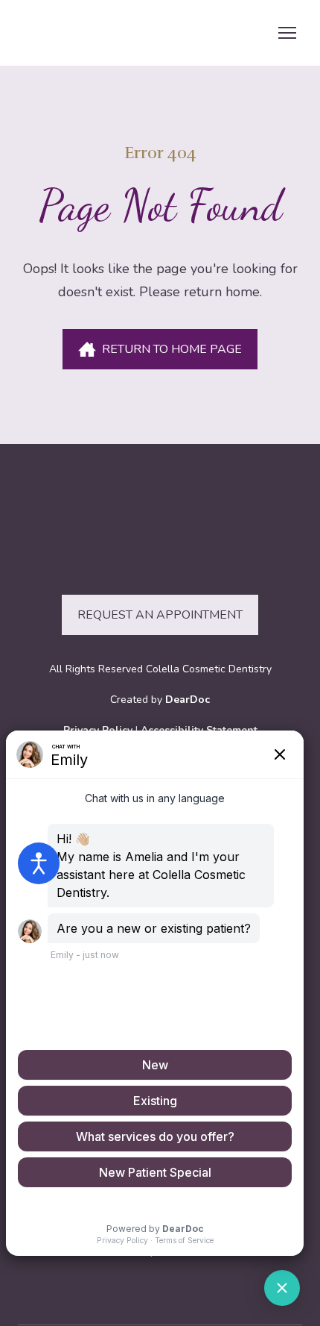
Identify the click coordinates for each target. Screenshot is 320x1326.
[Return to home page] (108, 32)
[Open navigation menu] (287, 33)
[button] (160, 349)
